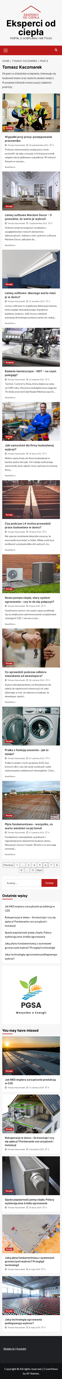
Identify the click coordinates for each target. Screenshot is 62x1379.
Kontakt (21, 1348)
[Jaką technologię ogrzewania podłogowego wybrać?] (31, 1295)
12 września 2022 (37, 301)
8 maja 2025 (34, 1269)
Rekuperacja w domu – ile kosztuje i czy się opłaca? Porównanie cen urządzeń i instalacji (30, 921)
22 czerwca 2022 (37, 758)
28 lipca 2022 (35, 532)
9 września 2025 (36, 1149)
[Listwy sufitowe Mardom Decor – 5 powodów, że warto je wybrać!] (31, 190)
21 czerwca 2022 (36, 832)
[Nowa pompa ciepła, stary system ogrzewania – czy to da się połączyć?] (31, 573)
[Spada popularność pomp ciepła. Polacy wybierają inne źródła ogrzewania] (31, 1175)
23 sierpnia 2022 (36, 379)
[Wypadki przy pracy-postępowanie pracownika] (31, 112)
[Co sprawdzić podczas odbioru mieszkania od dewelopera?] (31, 647)
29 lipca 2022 (35, 453)
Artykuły (10, 362)
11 (33, 870)
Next (39, 870)
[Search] (56, 50)
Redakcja (8, 1348)
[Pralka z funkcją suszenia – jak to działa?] (31, 726)
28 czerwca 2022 (37, 680)
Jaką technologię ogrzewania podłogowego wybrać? (31, 956)
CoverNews (51, 1368)
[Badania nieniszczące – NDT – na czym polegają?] (31, 347)
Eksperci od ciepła (31, 27)
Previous (8, 865)
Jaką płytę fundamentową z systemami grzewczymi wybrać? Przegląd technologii (30, 945)
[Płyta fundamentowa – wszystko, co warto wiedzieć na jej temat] (31, 800)
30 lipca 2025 (35, 1207)
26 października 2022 (39, 145)
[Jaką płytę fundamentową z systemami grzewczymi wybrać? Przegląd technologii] (31, 1233)
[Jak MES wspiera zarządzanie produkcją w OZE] (31, 1055)
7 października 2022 (38, 223)
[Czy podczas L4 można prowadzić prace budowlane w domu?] (31, 499)
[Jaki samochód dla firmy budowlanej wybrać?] (31, 421)
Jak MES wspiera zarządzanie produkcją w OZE (30, 908)
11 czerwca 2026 (36, 1087)
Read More (10, 167)
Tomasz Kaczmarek (16, 145)
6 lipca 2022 (34, 606)
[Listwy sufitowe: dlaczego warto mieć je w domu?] (31, 269)
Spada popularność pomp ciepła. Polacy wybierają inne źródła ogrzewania (28, 934)
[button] (5, 50)
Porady (9, 128)
